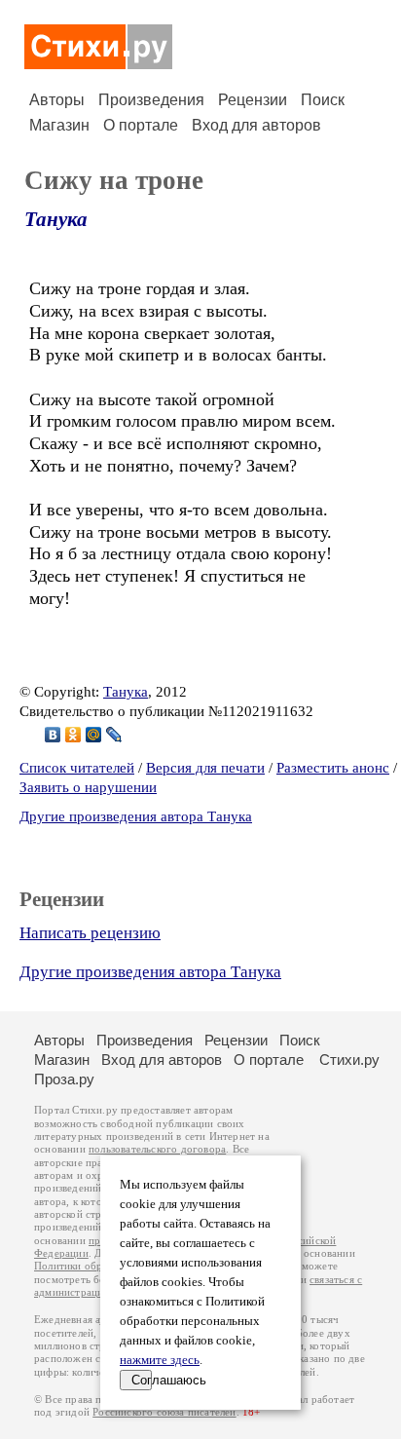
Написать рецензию (90, 933)
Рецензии (252, 100)
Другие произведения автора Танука (135, 816)
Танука (56, 219)
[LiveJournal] (114, 734)
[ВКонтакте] (53, 734)
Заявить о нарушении (88, 787)
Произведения (151, 100)
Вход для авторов (256, 125)
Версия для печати (205, 768)
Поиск (323, 100)
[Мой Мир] (94, 734)
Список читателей (76, 768)
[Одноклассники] (73, 734)
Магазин (59, 125)
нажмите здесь (160, 1360)
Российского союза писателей (164, 1412)
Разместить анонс (332, 768)
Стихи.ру (349, 1059)
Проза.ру (64, 1079)
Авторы (57, 100)
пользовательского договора (157, 1149)
